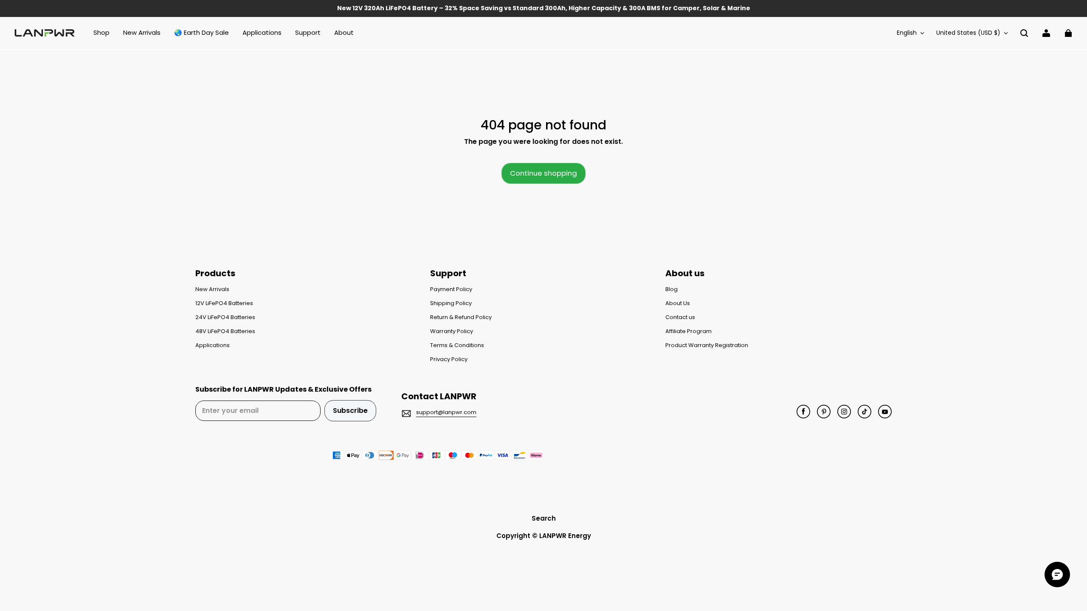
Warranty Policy (451, 331)
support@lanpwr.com (446, 412)
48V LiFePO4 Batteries (225, 331)
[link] (308, 33)
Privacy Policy (448, 359)
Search (544, 518)
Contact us (680, 317)
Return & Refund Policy (461, 317)
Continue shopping (543, 173)
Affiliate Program (688, 331)
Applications (212, 345)
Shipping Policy (451, 303)
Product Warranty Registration (706, 345)
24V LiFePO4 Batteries (225, 317)
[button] (1024, 33)
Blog (671, 289)
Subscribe (350, 410)
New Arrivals (212, 289)
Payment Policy (451, 289)
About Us (677, 303)
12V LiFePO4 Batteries (224, 303)
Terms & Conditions (457, 345)
